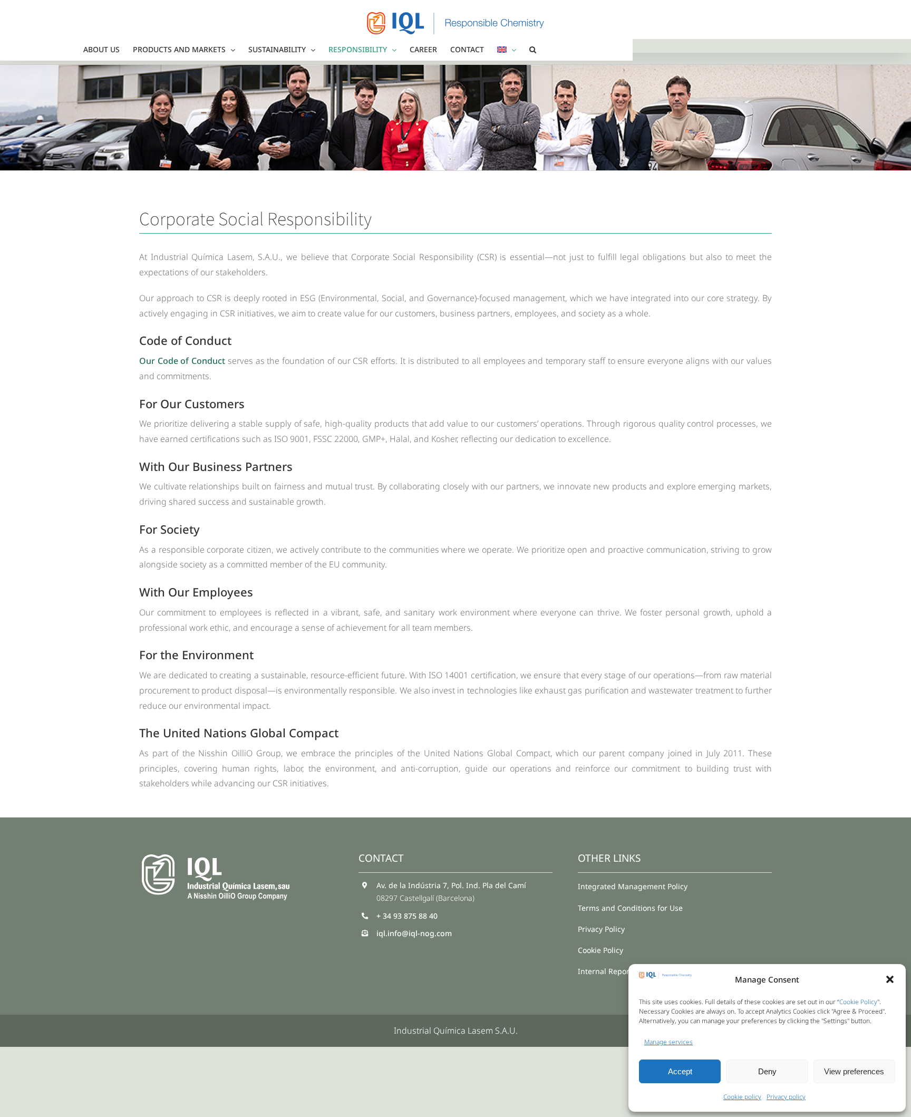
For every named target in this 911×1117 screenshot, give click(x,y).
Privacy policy (786, 1096)
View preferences (854, 1071)
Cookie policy (742, 1096)
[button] (890, 979)
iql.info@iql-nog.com (414, 933)
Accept (680, 1071)
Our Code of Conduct (182, 361)
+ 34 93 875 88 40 (407, 916)
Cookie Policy (858, 1001)
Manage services (668, 1041)
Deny (767, 1071)
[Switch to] (506, 49)
